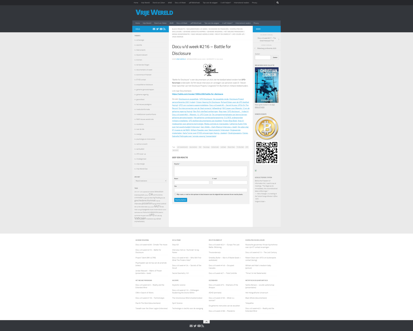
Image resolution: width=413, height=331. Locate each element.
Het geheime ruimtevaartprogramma (208, 117)
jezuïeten (147, 203)
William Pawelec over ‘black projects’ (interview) (210, 130)
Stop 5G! (175, 245)
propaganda (145, 210)
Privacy (254, 3)
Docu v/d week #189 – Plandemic (222, 311)
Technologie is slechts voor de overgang (187, 308)
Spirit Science (177, 303)
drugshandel (146, 198)
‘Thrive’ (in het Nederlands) (255, 273)
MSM (142, 207)
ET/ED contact (141, 80)
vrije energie (177, 37)
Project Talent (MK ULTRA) (146, 258)
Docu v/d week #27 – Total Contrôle (223, 273)
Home (136, 3)
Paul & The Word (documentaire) (148, 303)
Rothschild (146, 212)
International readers (241, 3)
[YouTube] (161, 29)
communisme (158, 195)
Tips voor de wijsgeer (210, 3)
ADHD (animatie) (215, 293)
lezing (154, 204)
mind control (161, 204)
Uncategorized (141, 159)
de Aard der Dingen (142, 65)
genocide (162, 198)
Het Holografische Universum (256, 293)
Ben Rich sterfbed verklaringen (205, 111)
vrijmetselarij (139, 221)
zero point (175, 150)
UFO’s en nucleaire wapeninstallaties (193, 105)
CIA (151, 194)
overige (138, 134)
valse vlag (159, 215)
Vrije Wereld (145, 3)
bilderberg (137, 195)
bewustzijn (159, 191)
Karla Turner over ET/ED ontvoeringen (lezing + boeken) (205, 133)
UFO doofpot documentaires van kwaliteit (205, 121)
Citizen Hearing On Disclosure (208, 102)
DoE (200, 147)
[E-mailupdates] (154, 29)
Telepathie (249, 303)
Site (175, 186)
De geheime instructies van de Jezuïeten (224, 306)
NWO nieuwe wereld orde (202, 34)
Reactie (177, 164)
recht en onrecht (223, 34)
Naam (176, 178)
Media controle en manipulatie (216, 124)
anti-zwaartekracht (182, 147)
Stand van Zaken (159, 3)
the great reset (145, 215)
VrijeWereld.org (150, 219)
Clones (245, 133)
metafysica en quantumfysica (146, 114)
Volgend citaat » (260, 201)
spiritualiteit (140, 149)
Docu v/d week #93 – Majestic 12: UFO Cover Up (191, 114)
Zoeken (257, 54)
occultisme (140, 124)
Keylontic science (178, 285)
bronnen (139, 60)
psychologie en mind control (145, 139)
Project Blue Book (230, 121)
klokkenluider (215, 147)
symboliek (137, 215)
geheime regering (215, 32)
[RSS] (164, 29)
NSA (162, 207)
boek (142, 195)
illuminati (151, 200)
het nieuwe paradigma (234, 32)
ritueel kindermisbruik (155, 209)
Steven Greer (231, 147)
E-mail (214, 178)
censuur (146, 195)
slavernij (160, 212)
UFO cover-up (238, 34)
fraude (157, 198)
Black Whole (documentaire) (256, 298)
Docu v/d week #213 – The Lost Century (261, 252)
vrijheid (158, 219)
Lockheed (223, 147)
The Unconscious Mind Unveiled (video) (187, 298)
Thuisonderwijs (215, 252)
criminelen (138, 197)
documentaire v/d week (197, 29)
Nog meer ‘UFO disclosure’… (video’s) (233, 111)
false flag (152, 198)
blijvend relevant (141, 55)
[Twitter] (157, 29)
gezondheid (140, 99)
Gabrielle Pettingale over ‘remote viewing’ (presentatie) (194, 136)
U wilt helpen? (226, 3)
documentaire (193, 147)
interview (138, 204)
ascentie (139, 45)
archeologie (140, 40)
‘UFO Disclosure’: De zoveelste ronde (214, 99)
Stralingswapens (235, 133)
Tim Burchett (240, 147)
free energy (206, 147)
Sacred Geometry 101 (180, 273)
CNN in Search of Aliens (144, 293)
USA (156, 215)
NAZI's (157, 206)
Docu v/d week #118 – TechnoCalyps (150, 298)
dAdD (170, 3)
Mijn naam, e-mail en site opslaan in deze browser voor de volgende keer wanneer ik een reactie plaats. (210, 194)
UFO (247, 147)
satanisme (154, 212)
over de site (140, 129)
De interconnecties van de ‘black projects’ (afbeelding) (200, 108)
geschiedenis (140, 200)
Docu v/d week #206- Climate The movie (151, 245)
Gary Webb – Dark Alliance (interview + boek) (219, 127)
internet (158, 201)
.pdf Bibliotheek (194, 3)
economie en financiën (219, 29)
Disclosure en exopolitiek (188, 99)
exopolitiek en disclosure (144, 85)
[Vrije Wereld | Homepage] (154, 13)
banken (152, 192)
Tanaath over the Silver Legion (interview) (151, 308)
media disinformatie (181, 34)
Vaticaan (140, 218)
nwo (135, 210)
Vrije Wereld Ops (142, 169)
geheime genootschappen (194, 32)
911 (139, 192)
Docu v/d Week (180, 3)
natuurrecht (151, 207)
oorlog (139, 209)
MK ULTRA (137, 207)
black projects (178, 29)
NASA (145, 207)
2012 (135, 192)
